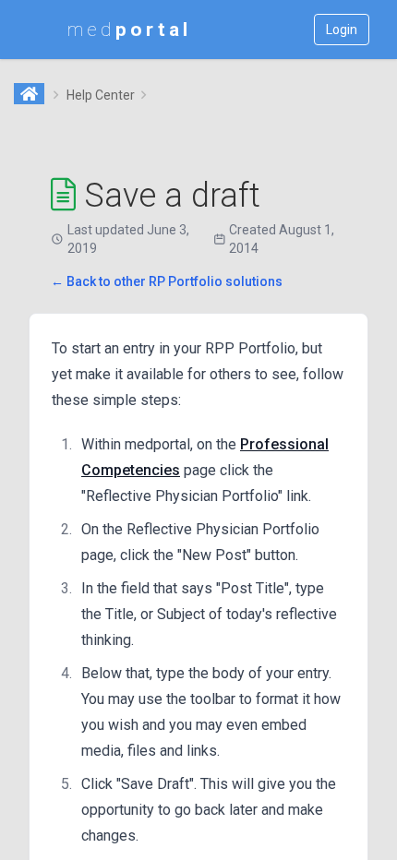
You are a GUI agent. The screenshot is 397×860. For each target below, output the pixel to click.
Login (341, 29)
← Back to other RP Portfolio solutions (167, 281)
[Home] (30, 95)
